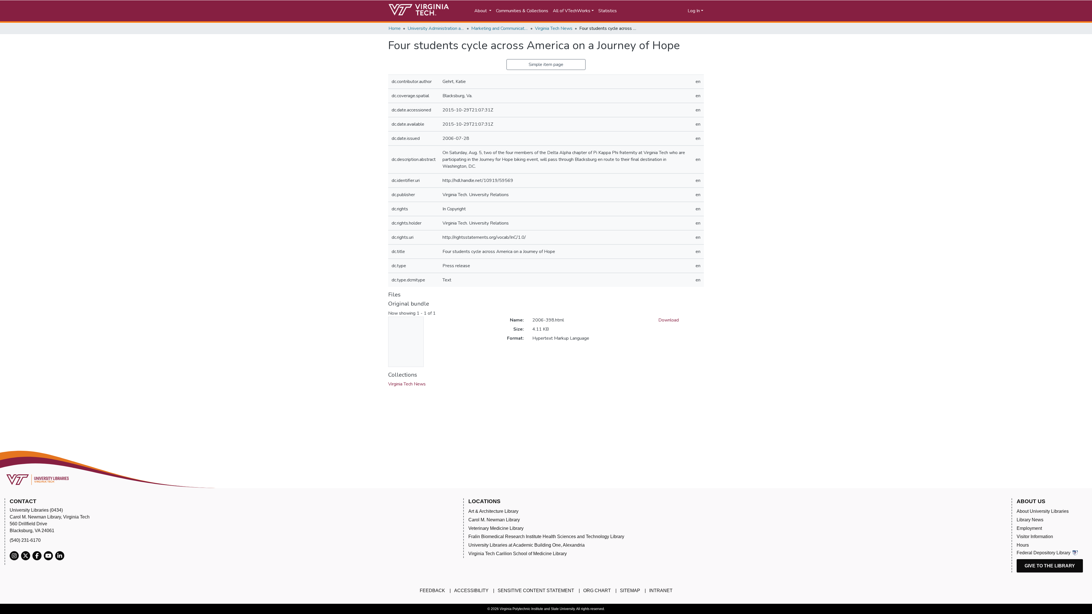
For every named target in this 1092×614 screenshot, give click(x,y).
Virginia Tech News (553, 28)
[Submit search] (640, 10)
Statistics (607, 11)
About (481, 11)
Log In (694, 11)
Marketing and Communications (499, 28)
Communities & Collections (522, 11)
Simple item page (546, 64)
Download (668, 320)
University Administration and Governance (436, 28)
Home (394, 28)
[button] (665, 10)
